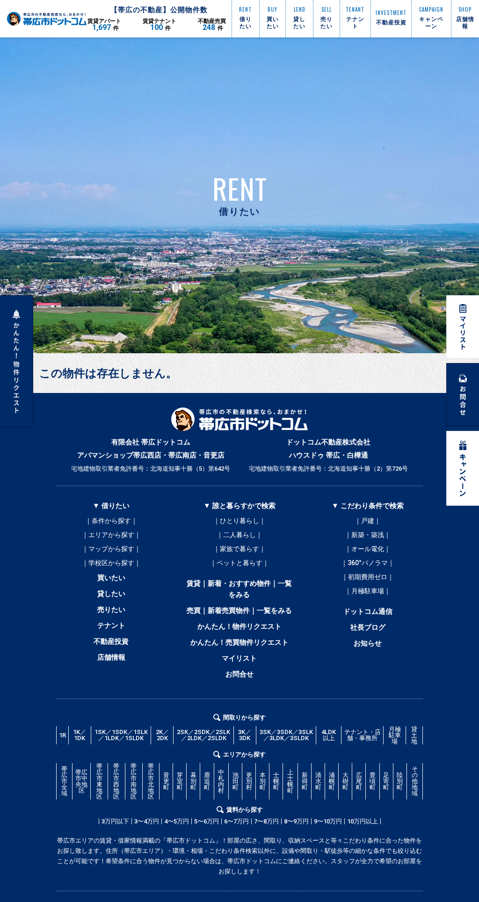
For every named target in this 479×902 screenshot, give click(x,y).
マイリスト (239, 658)
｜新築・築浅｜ (368, 534)
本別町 (263, 781)
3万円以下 (115, 821)
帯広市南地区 (134, 781)
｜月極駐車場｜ (368, 591)
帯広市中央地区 (81, 781)
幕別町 (193, 781)
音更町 (166, 781)
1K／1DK (79, 735)
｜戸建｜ (368, 520)
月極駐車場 (395, 735)
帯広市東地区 (99, 781)
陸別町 (400, 781)
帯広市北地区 (151, 781)
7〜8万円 (266, 821)
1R (62, 735)
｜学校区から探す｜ (111, 563)
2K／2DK (162, 735)
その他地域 (415, 781)
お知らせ (368, 643)
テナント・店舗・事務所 (362, 735)
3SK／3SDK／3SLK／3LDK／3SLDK (286, 735)
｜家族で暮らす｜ (239, 549)
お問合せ (239, 674)
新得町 (305, 781)
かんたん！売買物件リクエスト (239, 642)
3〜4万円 (146, 821)
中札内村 (221, 781)
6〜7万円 (236, 821)
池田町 (235, 781)
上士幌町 (290, 781)
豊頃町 (373, 781)
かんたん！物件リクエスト (239, 626)
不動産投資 (111, 641)
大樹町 (345, 781)
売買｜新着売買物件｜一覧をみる (239, 610)
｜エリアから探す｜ (111, 534)
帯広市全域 (64, 781)
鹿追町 (207, 781)
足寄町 (386, 781)
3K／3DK (244, 735)
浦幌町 (332, 781)
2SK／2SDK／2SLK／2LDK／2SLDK (203, 735)
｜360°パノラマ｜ (367, 563)
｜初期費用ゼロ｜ (367, 577)
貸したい (111, 593)
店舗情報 (111, 657)
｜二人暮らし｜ (239, 534)
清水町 (318, 781)
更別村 (249, 781)
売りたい (111, 609)
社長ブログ (367, 627)
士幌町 (276, 781)
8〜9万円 (296, 821)
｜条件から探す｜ (111, 520)
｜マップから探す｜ (111, 549)
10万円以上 (362, 821)
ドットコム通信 (367, 611)
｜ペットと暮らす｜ (239, 563)
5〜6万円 (206, 821)
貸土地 (414, 735)
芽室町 (180, 781)
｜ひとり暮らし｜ (239, 520)
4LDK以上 (328, 735)
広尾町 (359, 781)
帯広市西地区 (116, 781)
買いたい (111, 578)
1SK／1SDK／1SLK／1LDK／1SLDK (121, 735)
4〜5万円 (176, 821)
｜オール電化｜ (368, 549)
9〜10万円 (328, 821)
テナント (111, 625)
